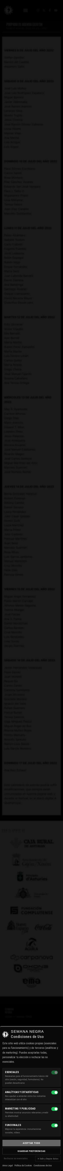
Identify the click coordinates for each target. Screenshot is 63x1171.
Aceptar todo (31, 1143)
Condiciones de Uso (43, 1165)
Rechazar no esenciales (15, 1158)
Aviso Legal (7, 1165)
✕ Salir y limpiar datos (47, 1158)
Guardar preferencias (32, 1151)
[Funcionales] (54, 1125)
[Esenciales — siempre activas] (54, 1072)
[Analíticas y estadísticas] (54, 1092)
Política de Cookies (23, 1165)
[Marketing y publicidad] (54, 1109)
